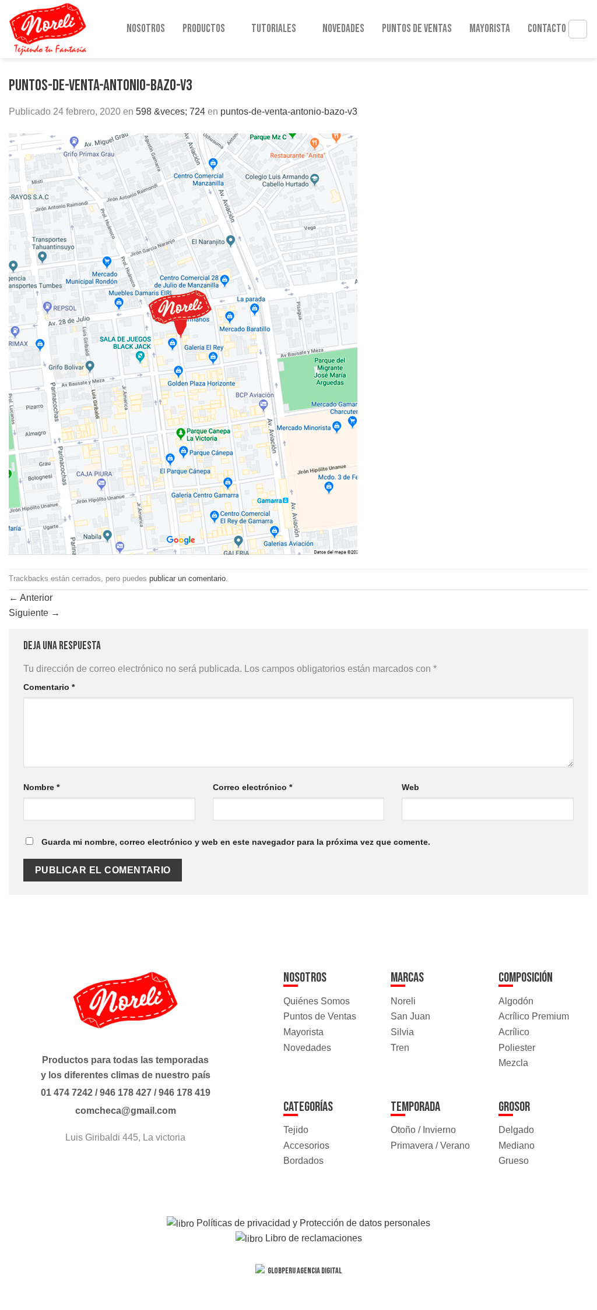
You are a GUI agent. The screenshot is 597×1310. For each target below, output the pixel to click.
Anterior (30, 598)
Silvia (402, 1032)
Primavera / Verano (430, 1145)
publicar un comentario (187, 578)
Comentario (49, 687)
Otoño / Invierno (423, 1130)
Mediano (516, 1145)
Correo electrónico (252, 787)
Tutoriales (273, 29)
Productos (203, 29)
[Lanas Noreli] (58, 29)
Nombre (41, 787)
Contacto (547, 29)
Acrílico (513, 1032)
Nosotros (146, 29)
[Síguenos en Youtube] (136, 1169)
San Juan (410, 1016)
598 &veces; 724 (170, 111)
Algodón (515, 1001)
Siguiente (34, 613)
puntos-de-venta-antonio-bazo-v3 (288, 111)
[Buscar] (577, 29)
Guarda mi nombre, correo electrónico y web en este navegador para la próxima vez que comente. (235, 842)
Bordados (303, 1161)
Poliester (516, 1048)
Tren (400, 1048)
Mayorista (489, 29)
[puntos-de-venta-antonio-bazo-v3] (183, 343)
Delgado (516, 1130)
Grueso (513, 1161)
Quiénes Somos (316, 1001)
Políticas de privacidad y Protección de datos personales (312, 1223)
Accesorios (306, 1145)
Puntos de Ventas (417, 29)
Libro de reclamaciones (312, 1238)
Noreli (403, 1001)
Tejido (295, 1130)
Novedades (343, 29)
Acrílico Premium (533, 1016)
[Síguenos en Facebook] (114, 1169)
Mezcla (513, 1063)
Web (410, 787)
